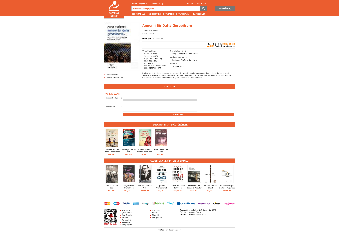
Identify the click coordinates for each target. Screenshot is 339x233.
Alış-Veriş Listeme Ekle (114, 77)
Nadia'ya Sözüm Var (129, 150)
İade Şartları (157, 218)
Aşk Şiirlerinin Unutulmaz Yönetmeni (128, 187)
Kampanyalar (127, 225)
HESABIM (190, 4)
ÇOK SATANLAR (138, 14)
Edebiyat (181, 53)
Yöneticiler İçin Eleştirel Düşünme (227, 186)
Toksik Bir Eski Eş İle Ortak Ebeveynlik (177, 187)
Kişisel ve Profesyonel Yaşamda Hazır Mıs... (161, 188)
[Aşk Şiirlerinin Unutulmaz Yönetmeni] (128, 182)
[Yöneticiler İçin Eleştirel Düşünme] (226, 182)
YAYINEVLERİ (184, 14)
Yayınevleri (126, 220)
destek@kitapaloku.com (197, 214)
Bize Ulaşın (156, 210)
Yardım (155, 213)
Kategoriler (126, 222)
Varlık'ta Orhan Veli (145, 186)
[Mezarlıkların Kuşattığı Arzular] (194, 182)
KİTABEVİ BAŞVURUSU (140, 4)
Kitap (174, 53)
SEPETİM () (225, 8)
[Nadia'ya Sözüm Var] (128, 146)
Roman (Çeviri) (192, 53)
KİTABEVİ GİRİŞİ (157, 4)
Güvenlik (155, 215)
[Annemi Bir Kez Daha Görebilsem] (112, 147)
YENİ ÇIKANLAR (155, 14)
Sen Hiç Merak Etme (112, 186)
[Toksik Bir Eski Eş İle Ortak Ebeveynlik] (177, 182)
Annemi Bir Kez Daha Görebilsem (112, 150)
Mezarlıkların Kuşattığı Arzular (194, 186)
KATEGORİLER (199, 14)
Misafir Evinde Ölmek (210, 186)
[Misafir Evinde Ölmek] (210, 183)
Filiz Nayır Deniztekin (189, 60)
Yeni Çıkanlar (127, 215)
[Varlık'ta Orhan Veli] (144, 182)
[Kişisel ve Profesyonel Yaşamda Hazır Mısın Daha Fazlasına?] (161, 183)
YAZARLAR (170, 14)
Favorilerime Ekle (113, 75)
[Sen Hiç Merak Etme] (112, 183)
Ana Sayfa (126, 210)
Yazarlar (125, 218)
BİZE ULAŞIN (201, 4)
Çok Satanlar (127, 213)
